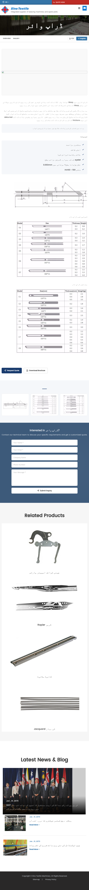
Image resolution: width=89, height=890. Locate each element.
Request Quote (13, 370)
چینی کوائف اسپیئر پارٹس (44, 572)
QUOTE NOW (60, 2)
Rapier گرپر (44, 625)
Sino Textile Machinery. (41, 876)
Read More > (34, 825)
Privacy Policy (50, 879)
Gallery (16, 38)
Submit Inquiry (46, 490)
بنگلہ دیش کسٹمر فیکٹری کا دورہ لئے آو (50, 820)
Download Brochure (37, 370)
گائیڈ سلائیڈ (44, 677)
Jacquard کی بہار (44, 729)
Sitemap (36, 879)
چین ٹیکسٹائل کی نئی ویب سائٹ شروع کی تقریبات (54, 845)
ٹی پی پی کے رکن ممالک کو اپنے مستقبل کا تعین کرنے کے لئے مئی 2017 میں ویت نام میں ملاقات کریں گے (42, 807)
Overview (7, 38)
